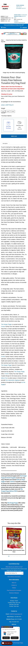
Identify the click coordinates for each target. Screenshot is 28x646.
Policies (14, 587)
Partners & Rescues (14, 593)
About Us (14, 582)
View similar (6, 637)
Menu (4, 27)
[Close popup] (18, 628)
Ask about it (14, 637)
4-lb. (3, 111)
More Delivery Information (14, 576)
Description (5, 143)
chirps (23, 479)
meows (12, 481)
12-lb (8, 111)
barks (18, 479)
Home (2, 40)
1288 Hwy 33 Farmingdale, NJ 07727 (21, 7)
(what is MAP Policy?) (7, 105)
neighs (3, 481)
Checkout (24, 27)
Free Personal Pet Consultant (14, 590)
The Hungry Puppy (12, 503)
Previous (3, 540)
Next (25, 540)
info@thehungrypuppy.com (15, 614)
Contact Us (14, 585)
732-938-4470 (20, 14)
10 (20, 556)
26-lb (13, 111)
